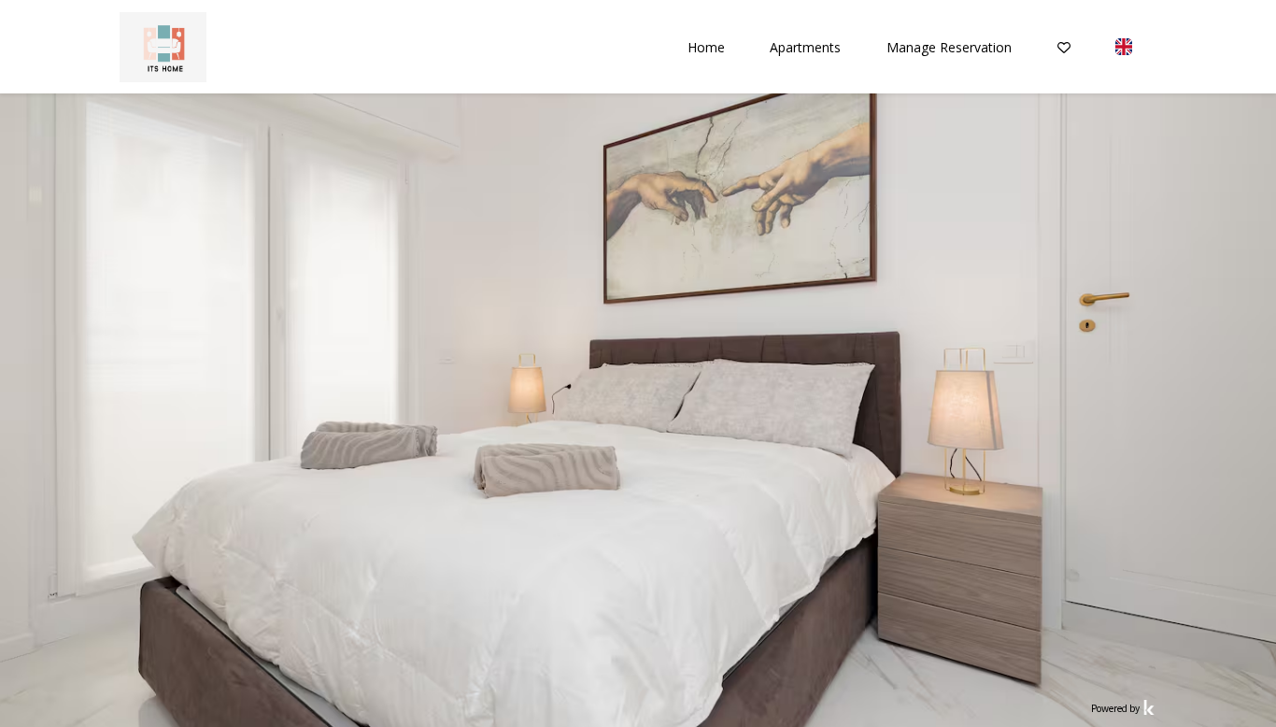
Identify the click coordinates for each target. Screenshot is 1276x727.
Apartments (805, 47)
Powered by (1116, 708)
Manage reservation (949, 47)
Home (706, 47)
